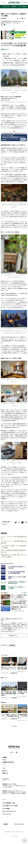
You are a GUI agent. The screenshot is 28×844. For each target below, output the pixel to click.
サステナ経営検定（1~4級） (9, 803)
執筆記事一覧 (12, 635)
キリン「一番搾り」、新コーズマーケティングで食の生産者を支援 (9, 715)
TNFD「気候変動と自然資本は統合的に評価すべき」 (13, 551)
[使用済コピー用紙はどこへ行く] (14, 35)
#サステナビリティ (21, 664)
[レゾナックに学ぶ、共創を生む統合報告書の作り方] (14, 136)
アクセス (4, 760)
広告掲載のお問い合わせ (8, 762)
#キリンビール (4, 712)
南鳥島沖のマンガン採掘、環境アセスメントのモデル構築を (13, 556)
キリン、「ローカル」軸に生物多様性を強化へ (13, 537)
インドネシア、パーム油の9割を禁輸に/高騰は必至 (13, 542)
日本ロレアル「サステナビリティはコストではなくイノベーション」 (9, 668)
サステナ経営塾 (6, 808)
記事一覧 (4, 770)
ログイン (26, 2)
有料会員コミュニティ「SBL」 (9, 784)
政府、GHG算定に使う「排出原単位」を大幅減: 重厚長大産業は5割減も (8, 693)
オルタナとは (6, 6)
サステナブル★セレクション (9, 811)
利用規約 (6, 824)
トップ (4, 768)
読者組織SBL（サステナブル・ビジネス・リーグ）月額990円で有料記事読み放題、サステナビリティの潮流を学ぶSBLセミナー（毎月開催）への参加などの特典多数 (14, 792)
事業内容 (14, 6)
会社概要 (4, 757)
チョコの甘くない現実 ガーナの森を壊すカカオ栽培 (13, 546)
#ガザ (19, 712)
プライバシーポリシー (19, 824)
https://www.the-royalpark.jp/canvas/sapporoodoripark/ (14, 102)
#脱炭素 (3, 689)
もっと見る (14, 726)
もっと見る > (24, 592)
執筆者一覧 (5, 773)
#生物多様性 (3, 18)
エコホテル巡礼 (7, 623)
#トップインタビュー (6, 664)
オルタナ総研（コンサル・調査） (10, 805)
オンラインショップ (7, 814)
